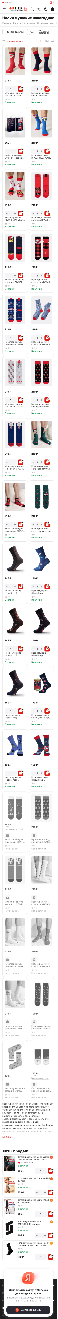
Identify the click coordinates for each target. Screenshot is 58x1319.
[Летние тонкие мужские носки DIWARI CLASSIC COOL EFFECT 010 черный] (9, 1249)
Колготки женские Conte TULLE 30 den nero (33, 1201)
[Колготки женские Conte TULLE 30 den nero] (9, 1206)
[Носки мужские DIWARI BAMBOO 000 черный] (9, 1228)
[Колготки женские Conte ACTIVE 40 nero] (9, 1185)
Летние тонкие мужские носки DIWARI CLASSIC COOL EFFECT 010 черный (33, 1244)
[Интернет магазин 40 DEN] (18, 9)
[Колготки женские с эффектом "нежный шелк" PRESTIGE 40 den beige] (9, 1163)
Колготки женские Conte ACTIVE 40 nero (34, 1179)
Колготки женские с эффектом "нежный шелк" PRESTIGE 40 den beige (33, 1158)
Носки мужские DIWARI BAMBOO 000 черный (29, 1222)
